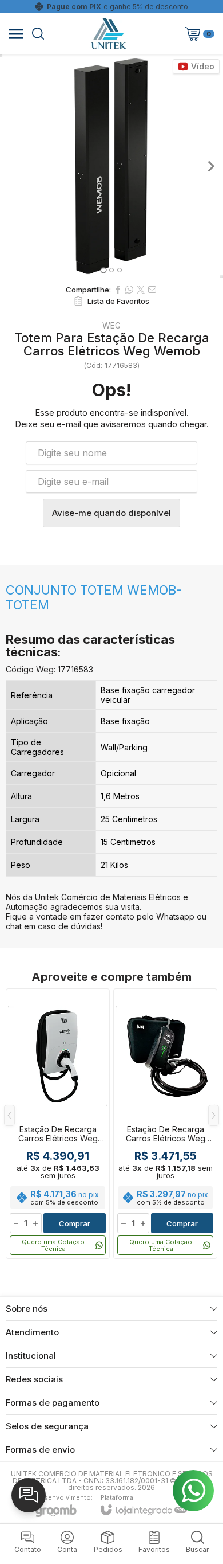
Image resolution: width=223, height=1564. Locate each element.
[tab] (103, 270)
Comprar (74, 1223)
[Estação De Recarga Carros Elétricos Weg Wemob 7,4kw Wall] (57, 1123)
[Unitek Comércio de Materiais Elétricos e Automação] (108, 33)
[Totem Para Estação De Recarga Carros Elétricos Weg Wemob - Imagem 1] (111, 166)
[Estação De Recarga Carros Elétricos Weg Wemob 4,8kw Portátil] (165, 1123)
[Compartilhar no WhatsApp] (129, 290)
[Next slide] (210, 166)
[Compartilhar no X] (141, 290)
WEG (111, 326)
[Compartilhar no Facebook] (118, 290)
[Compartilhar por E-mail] (152, 290)
